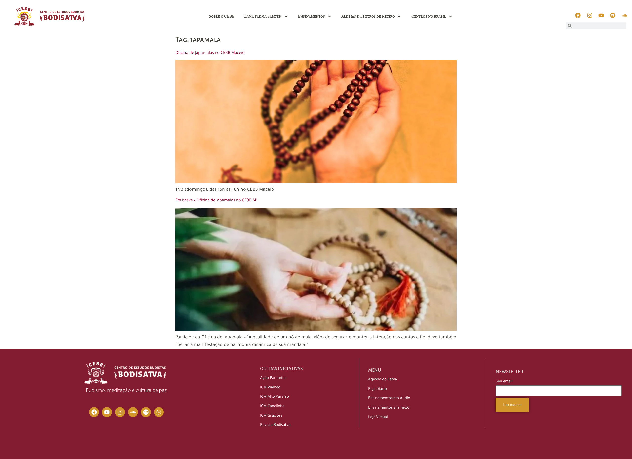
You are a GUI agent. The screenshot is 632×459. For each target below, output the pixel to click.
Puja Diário (377, 389)
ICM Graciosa (271, 416)
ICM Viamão (270, 388)
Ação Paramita (273, 378)
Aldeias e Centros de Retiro (368, 16)
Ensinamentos (311, 16)
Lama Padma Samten (262, 16)
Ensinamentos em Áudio (389, 398)
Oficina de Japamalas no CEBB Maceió (210, 53)
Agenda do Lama (382, 380)
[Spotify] (146, 412)
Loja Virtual (378, 417)
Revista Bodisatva (275, 425)
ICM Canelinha (272, 406)
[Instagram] (120, 412)
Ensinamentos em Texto (388, 408)
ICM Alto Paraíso (274, 397)
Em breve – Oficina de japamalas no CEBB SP (216, 200)
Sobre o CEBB (221, 16)
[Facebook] (94, 412)
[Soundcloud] (133, 412)
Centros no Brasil (428, 16)
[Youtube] (107, 412)
